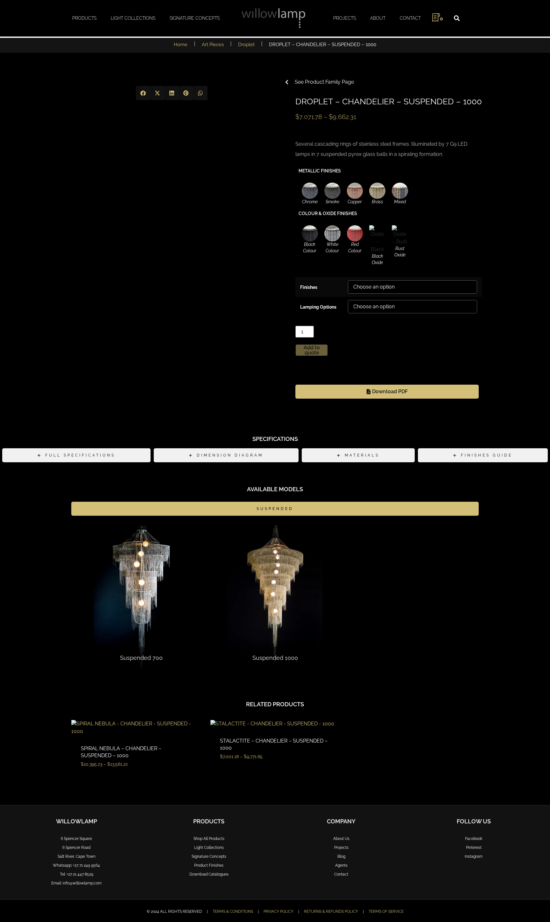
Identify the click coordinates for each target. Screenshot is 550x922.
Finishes (308, 287)
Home (180, 44)
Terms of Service (386, 911)
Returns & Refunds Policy (331, 911)
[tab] (76, 455)
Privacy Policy (278, 911)
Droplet (246, 44)
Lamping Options (318, 306)
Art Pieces (213, 44)
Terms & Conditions (233, 911)
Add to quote (312, 350)
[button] (456, 18)
